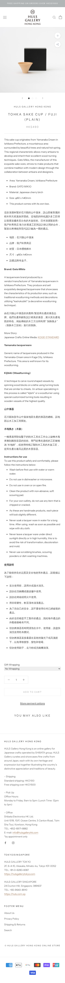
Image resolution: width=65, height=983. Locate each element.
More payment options (32, 703)
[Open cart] (60, 17)
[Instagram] (13, 843)
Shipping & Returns (14, 924)
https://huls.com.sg (14, 894)
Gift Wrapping (12, 664)
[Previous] (22, 98)
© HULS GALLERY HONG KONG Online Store (32, 945)
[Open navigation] (5, 17)
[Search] (54, 17)
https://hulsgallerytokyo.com (19, 874)
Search (8, 930)
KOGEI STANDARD (48, 337)
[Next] (42, 98)
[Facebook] (5, 843)
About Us (9, 913)
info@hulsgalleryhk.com (25, 832)
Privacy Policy (11, 918)
